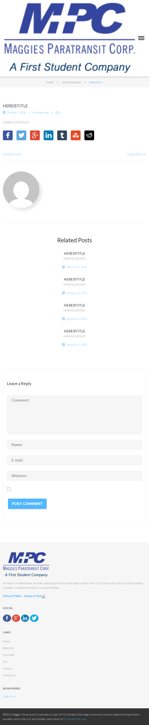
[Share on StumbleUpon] (76, 135)
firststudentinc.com (74, 719)
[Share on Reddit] (89, 135)
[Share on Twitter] (21, 135)
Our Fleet (8, 654)
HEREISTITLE (12, 154)
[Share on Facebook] (8, 135)
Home (50, 82)
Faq (5, 661)
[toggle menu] (141, 38)
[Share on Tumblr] (62, 135)
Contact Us (9, 675)
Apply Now (9, 696)
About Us (8, 648)
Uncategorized (71, 82)
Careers (8, 668)
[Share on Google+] (35, 135)
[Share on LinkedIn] (48, 135)
